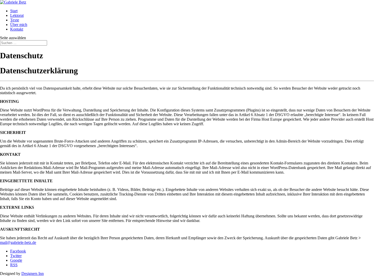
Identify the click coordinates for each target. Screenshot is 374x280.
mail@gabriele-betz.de (18, 242)
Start (14, 11)
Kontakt (16, 29)
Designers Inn (32, 273)
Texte (14, 20)
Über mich (18, 24)
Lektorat (17, 15)
